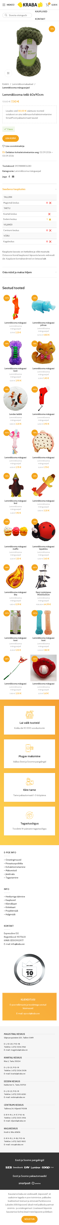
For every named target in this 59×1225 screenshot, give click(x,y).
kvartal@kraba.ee (18, 1073)
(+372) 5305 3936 (18, 1118)
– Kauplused (10, 900)
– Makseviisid (10, 870)
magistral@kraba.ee (19, 1050)
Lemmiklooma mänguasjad (15, 87)
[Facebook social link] (9, 177)
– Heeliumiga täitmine (14, 896)
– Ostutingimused (12, 859)
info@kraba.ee (18, 944)
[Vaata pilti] (8, 73)
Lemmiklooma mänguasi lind (15, 502)
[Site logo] (30, 4)
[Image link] (29, 969)
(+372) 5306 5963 (18, 1047)
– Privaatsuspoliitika (13, 863)
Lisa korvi (11, 138)
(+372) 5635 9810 (18, 1141)
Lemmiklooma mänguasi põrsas (43, 324)
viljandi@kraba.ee (18, 1121)
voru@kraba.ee (17, 1144)
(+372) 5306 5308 (18, 1070)
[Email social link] (13, 177)
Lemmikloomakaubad (22, 84)
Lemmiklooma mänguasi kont (15, 369)
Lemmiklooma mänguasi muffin (15, 547)
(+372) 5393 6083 (18, 1094)
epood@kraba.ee (31, 1013)
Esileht (5, 84)
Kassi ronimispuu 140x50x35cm (43, 593)
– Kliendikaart (10, 903)
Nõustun (29, 1219)
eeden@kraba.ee (18, 1097)
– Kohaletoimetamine (14, 867)
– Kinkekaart (9, 907)
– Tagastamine (11, 877)
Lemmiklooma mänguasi (15, 323)
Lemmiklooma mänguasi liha (15, 593)
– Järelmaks (9, 874)
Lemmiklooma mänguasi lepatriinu (43, 547)
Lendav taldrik (15, 414)
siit (44, 258)
